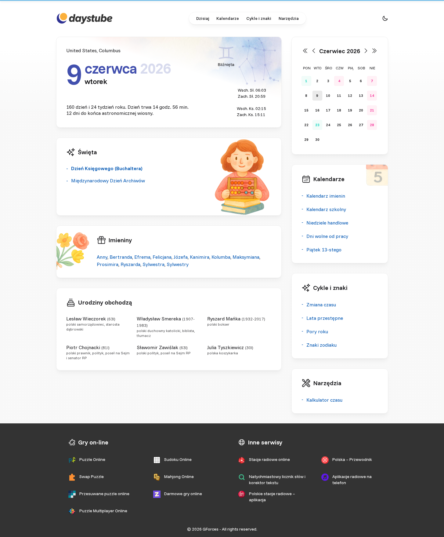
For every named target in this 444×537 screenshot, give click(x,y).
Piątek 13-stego (323, 250)
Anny (102, 257)
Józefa (181, 257)
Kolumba (220, 257)
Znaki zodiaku (321, 345)
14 (372, 95)
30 (317, 139)
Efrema (142, 257)
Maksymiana (246, 257)
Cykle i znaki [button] (258, 18)
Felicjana (162, 257)
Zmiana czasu (321, 304)
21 (372, 110)
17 (328, 110)
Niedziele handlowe (327, 223)
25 (339, 124)
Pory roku (317, 331)
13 (361, 95)
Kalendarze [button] (227, 18)
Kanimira (199, 257)
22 (306, 124)
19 (350, 110)
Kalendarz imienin (325, 196)
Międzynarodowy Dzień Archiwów (108, 180)
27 (361, 124)
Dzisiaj (202, 18)
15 (306, 110)
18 (339, 110)
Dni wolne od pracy (327, 236)
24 (328, 124)
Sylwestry (178, 264)
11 (339, 95)
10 (328, 95)
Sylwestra (153, 264)
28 (372, 124)
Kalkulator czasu (324, 400)
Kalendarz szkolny (326, 209)
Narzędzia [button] (289, 18)
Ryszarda (130, 264)
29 (306, 139)
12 (350, 95)
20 (361, 110)
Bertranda (121, 257)
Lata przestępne (324, 318)
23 (317, 124)
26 (350, 124)
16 (317, 110)
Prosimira (107, 264)
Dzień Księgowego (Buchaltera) (106, 168)
